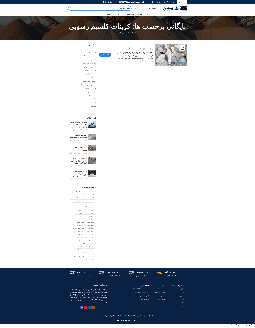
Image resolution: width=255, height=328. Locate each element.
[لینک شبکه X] (113, 2)
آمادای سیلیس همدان (79, 192)
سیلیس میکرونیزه (90, 74)
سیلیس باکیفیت (78, 210)
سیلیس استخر (84, 207)
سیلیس (92, 207)
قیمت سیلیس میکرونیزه (88, 256)
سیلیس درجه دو (90, 216)
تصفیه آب (91, 201)
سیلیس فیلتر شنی (90, 231)
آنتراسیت (92, 195)
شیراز (182, 299)
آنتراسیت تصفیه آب (89, 63)
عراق (182, 289)
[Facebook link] (116, 2)
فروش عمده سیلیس (89, 247)
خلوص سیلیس (76, 204)
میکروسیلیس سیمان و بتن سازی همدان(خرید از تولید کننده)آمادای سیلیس (78, 160)
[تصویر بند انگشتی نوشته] (92, 126)
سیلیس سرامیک (90, 222)
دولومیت (93, 103)
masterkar (139, 49)
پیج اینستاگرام (145, 299)
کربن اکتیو (92, 95)
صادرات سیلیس (77, 241)
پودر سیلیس (77, 256)
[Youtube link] (108, 2)
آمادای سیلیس (90, 192)
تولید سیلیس (83, 201)
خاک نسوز (92, 99)
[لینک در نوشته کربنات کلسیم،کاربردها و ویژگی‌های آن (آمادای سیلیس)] (171, 55)
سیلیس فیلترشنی (89, 67)
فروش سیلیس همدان (79, 244)
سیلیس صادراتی (78, 225)
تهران (182, 306)
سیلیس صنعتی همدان (78, 228)
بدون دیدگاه (72, 130)
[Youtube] (85, 307)
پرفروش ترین (161, 286)
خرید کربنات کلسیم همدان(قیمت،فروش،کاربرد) (78, 136)
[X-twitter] (89, 307)
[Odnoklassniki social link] (123, 320)
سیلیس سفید (80, 222)
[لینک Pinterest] (128, 320)
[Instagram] (93, 307)
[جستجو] (70, 8)
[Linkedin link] (126, 320)
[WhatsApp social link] (106, 2)
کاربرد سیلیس (91, 259)
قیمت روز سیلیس (90, 250)
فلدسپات (93, 106)
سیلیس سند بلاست (90, 70)
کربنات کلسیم (181, 63)
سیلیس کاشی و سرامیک (88, 85)
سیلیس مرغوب (79, 231)
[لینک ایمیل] (131, 320)
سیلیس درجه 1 (160, 299)
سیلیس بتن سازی (90, 88)
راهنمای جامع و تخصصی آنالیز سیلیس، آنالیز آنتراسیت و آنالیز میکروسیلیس (78, 124)
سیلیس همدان (79, 237)
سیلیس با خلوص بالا (89, 210)
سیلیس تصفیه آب (90, 49)
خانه (134, 32)
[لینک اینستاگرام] (111, 2)
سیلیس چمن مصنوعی (89, 81)
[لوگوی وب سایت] (174, 8)
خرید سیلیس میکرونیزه (88, 204)
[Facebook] (81, 307)
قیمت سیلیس (79, 250)
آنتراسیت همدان (90, 198)
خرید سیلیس (74, 201)
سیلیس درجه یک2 (90, 60)
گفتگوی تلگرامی (144, 303)
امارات (182, 292)
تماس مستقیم (182, 2)
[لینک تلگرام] (103, 2)
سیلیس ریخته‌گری (90, 219)
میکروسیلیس (92, 78)
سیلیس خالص (79, 213)
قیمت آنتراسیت (78, 247)
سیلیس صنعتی (90, 228)
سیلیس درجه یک (79, 216)
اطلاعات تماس (145, 286)
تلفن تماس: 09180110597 (141, 289)
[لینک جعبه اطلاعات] (171, 274)
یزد (183, 303)
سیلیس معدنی (90, 234)
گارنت (94, 110)
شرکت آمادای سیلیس (89, 241)
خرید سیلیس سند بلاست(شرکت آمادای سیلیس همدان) (78, 148)
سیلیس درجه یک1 (90, 56)
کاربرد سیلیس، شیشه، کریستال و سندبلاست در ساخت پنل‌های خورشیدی (79, 173)
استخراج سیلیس (79, 198)
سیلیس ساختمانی (78, 219)
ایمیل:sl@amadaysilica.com (140, 292)
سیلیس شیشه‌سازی (89, 225)
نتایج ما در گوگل (144, 296)
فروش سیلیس (90, 244)
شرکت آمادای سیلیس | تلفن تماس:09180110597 (242, 325)
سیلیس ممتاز (91, 53)
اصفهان (182, 296)
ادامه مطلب (105, 54)
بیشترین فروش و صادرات (177, 286)
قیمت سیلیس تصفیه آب (88, 253)
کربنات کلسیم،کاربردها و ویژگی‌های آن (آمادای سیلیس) (135, 52)
